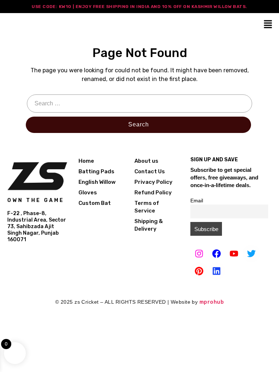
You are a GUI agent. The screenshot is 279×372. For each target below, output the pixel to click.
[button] (268, 24)
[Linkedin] (216, 271)
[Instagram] (199, 253)
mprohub (211, 302)
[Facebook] (216, 253)
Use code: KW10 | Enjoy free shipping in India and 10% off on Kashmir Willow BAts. (139, 6)
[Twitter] (251, 253)
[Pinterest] (199, 271)
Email (196, 200)
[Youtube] (234, 253)
